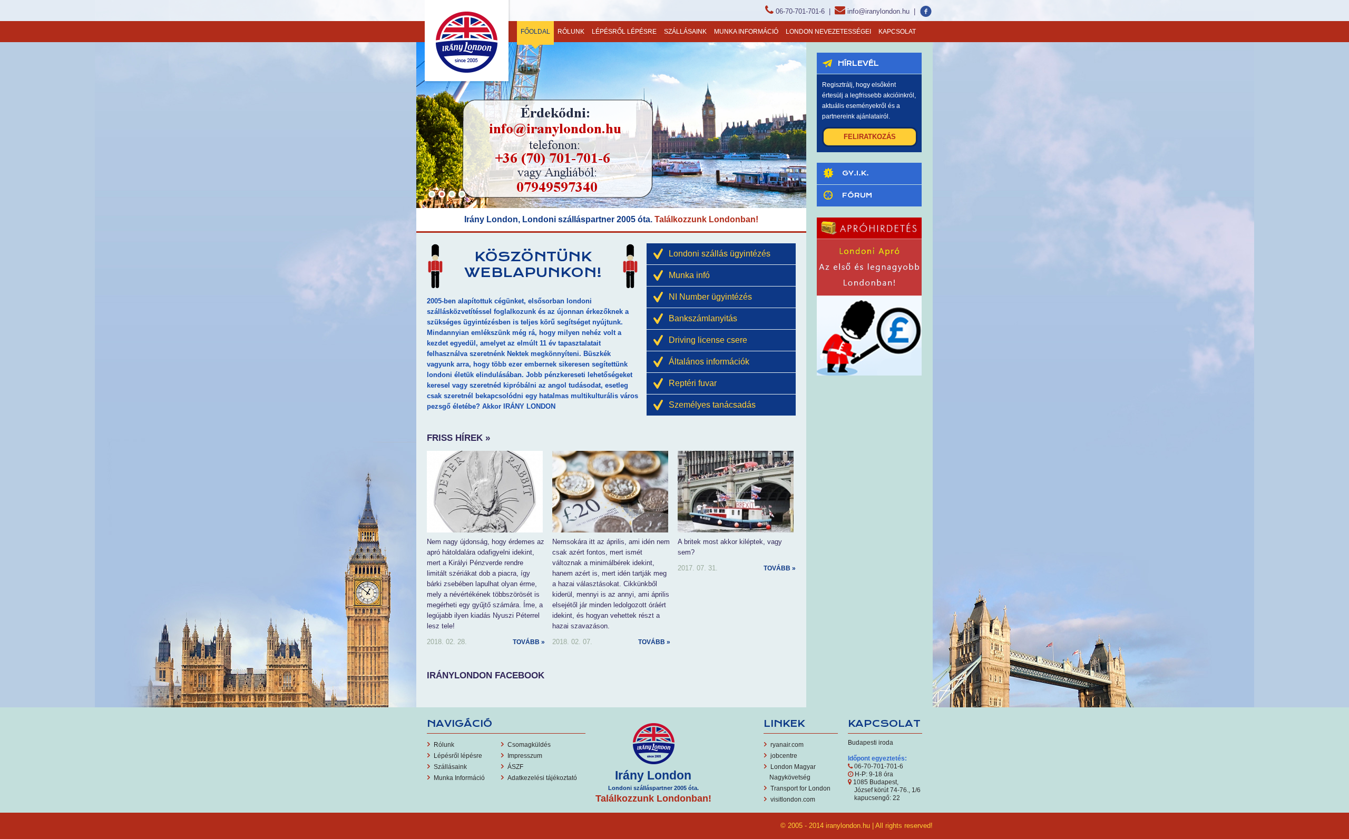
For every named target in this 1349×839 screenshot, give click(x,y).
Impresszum (524, 755)
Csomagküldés (529, 744)
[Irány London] (467, 41)
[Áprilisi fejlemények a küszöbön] (610, 491)
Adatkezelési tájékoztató (542, 778)
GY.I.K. (855, 173)
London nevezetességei (828, 31)
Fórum (857, 195)
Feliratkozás (870, 137)
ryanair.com (787, 744)
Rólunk (571, 31)
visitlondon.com (792, 799)
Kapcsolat (897, 31)
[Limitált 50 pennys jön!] (485, 491)
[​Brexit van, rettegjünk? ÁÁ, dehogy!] (736, 491)
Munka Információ (746, 31)
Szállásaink (685, 31)
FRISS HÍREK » (458, 438)
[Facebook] (926, 11)
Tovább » (529, 642)
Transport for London (800, 788)
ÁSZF (515, 767)
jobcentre (783, 755)
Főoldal (535, 31)
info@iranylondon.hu (878, 11)
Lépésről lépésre (624, 31)
